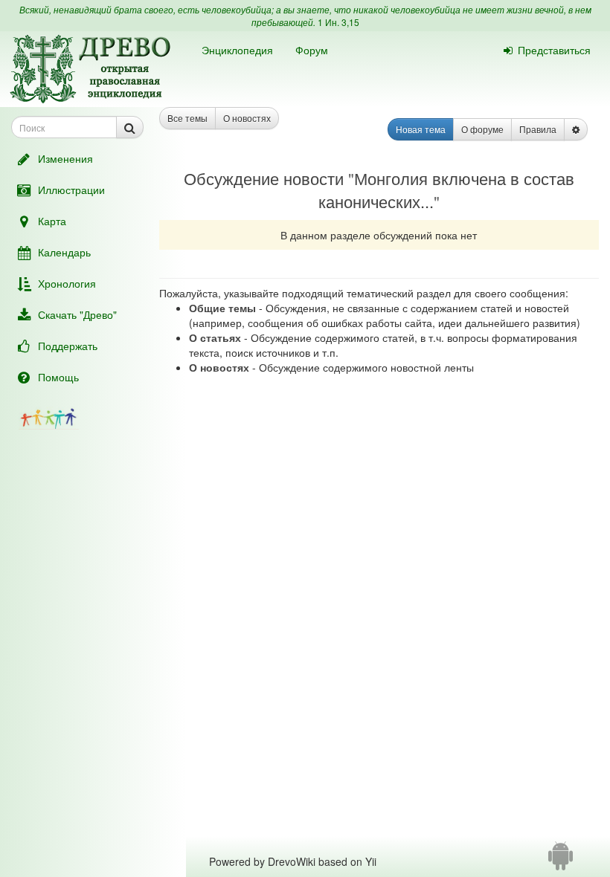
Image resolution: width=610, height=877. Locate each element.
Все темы (187, 117)
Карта (52, 220)
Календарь (64, 252)
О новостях (247, 117)
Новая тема (421, 129)
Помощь (58, 376)
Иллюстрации (71, 189)
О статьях (215, 337)
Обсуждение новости (264, 178)
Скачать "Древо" (77, 314)
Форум (311, 49)
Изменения (65, 158)
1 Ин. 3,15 (338, 22)
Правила (537, 129)
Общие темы (222, 307)
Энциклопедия (237, 49)
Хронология (67, 283)
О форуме (482, 129)
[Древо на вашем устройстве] (560, 861)
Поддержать (67, 345)
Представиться (554, 49)
